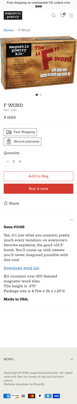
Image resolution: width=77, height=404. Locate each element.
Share (14, 203)
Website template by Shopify (24, 384)
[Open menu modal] (71, 15)
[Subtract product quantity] (7, 161)
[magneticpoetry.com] (13, 15)
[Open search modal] (53, 15)
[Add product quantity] (20, 161)
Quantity (12, 153)
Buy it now (38, 189)
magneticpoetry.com (44, 372)
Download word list (21, 268)
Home (8, 30)
